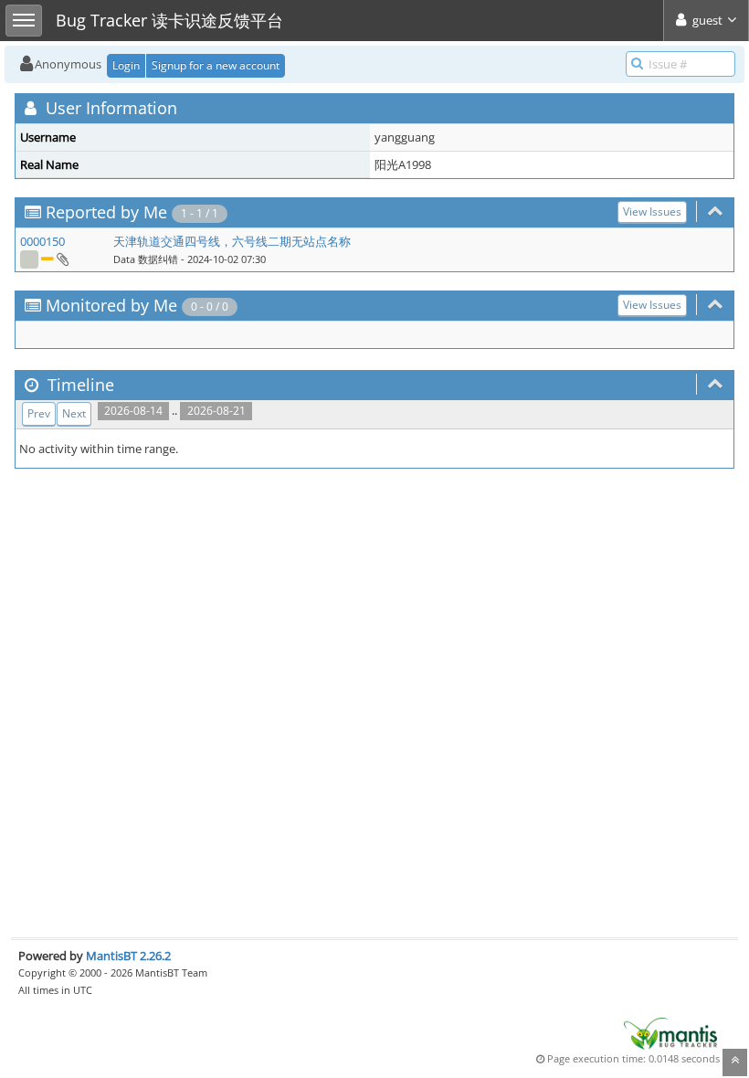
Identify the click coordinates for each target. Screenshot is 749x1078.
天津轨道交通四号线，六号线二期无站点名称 (232, 241)
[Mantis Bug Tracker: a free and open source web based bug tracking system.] (670, 1032)
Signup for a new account (216, 65)
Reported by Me (106, 212)
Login (126, 65)
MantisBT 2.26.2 (128, 955)
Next (74, 413)
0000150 (42, 241)
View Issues (652, 211)
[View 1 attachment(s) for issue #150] (61, 258)
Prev (38, 413)
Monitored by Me (111, 305)
